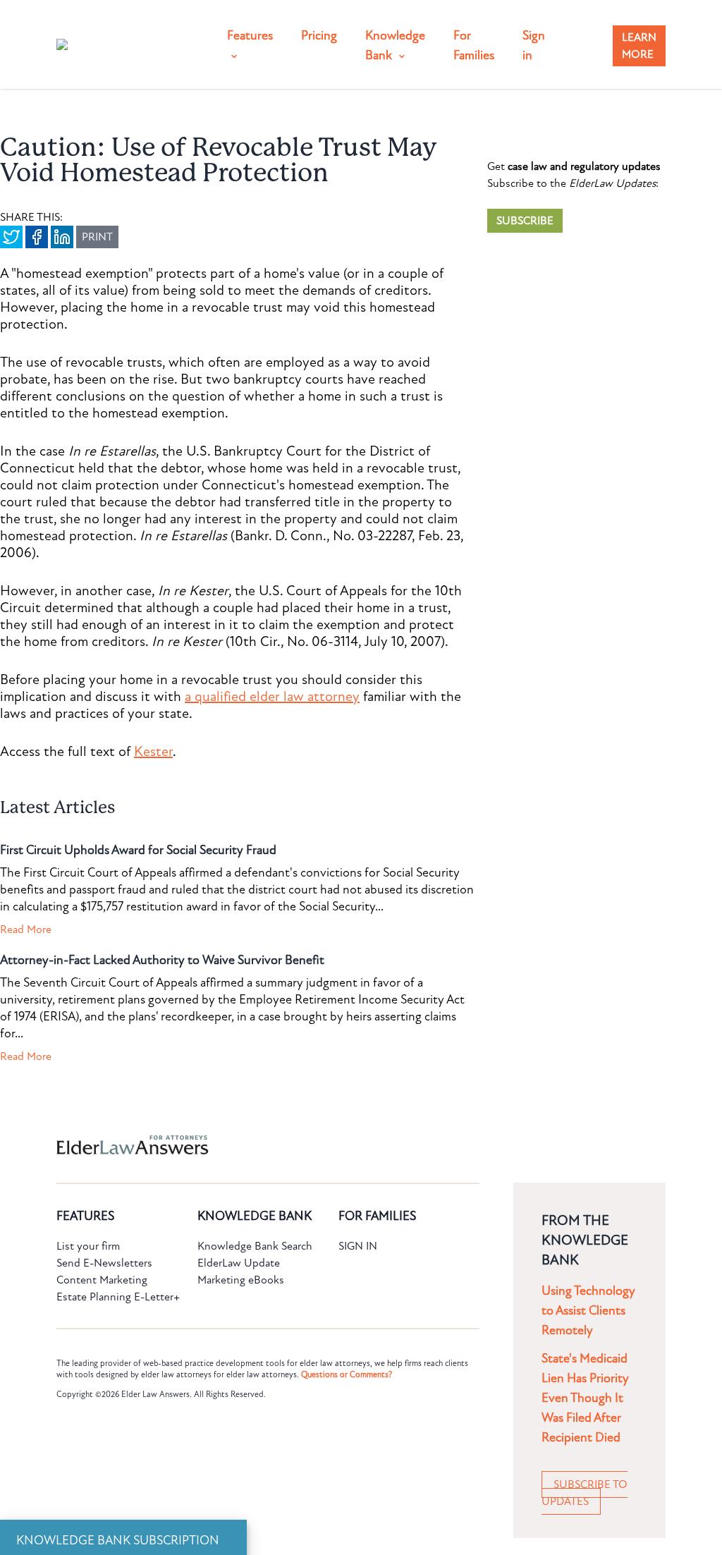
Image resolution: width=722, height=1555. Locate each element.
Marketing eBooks (240, 1280)
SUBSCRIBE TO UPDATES (585, 1492)
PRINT (97, 237)
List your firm (88, 1246)
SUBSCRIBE (524, 221)
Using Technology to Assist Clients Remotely (588, 1310)
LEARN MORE (639, 45)
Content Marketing (101, 1280)
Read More (25, 929)
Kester (153, 751)
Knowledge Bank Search (254, 1246)
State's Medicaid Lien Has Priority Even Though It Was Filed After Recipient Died (585, 1398)
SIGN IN (357, 1246)
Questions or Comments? (346, 1374)
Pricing (319, 35)
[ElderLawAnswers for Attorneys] (315, 1144)
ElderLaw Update (238, 1263)
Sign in (533, 45)
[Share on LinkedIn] (62, 236)
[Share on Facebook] (36, 236)
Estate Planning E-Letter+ (118, 1297)
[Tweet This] (11, 236)
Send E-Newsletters (104, 1263)
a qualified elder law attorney (272, 696)
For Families (473, 45)
